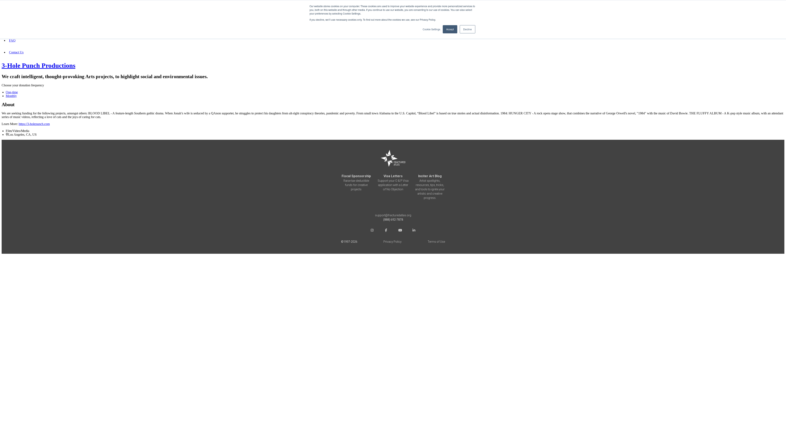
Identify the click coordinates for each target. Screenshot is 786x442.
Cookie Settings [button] (431, 29)
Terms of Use (436, 241)
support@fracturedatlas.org (393, 215)
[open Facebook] (386, 230)
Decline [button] (467, 29)
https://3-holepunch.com (34, 124)
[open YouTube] (400, 230)
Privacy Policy (392, 241)
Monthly (11, 96)
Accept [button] (450, 29)
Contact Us (16, 52)
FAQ (12, 40)
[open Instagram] (372, 230)
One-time (12, 92)
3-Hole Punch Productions (38, 65)
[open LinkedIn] (414, 230)
